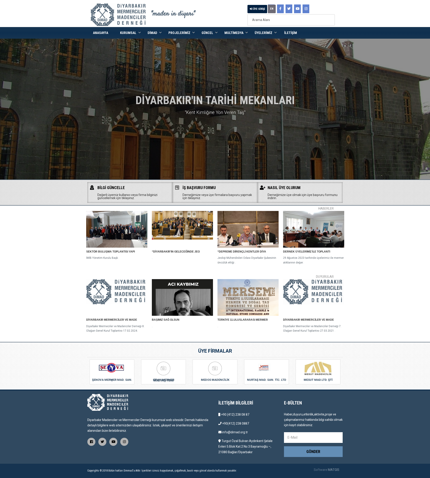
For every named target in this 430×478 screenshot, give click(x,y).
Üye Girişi (258, 9)
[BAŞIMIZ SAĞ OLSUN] (182, 297)
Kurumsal (128, 33)
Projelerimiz (179, 33)
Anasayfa (100, 33)
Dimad (152, 33)
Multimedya (233, 33)
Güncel (207, 33)
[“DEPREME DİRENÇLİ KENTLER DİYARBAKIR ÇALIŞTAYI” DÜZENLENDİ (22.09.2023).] (248, 229)
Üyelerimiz (263, 33)
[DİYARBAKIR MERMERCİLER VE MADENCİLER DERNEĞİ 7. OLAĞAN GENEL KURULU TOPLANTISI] (313, 297)
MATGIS (333, 470)
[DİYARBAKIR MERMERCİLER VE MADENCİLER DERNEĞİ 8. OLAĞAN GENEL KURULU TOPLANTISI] (116, 297)
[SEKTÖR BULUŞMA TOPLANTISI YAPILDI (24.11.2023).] (116, 229)
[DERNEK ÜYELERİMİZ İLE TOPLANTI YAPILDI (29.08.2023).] (313, 229)
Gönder (313, 451)
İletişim (290, 33)
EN (271, 8)
